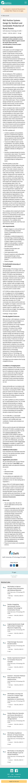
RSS (8, 774)
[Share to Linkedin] (14, 565)
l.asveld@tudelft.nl (7, 457)
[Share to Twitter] (17, 565)
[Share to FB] (11, 565)
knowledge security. (13, 541)
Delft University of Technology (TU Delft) (12, 31)
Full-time (10, 595)
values (8, 293)
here (7, 359)
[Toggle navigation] (25, 2)
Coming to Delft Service (11, 432)
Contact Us (18, 774)
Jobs (12, 774)
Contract (5, 33)
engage (21, 293)
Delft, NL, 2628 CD (12, 33)
